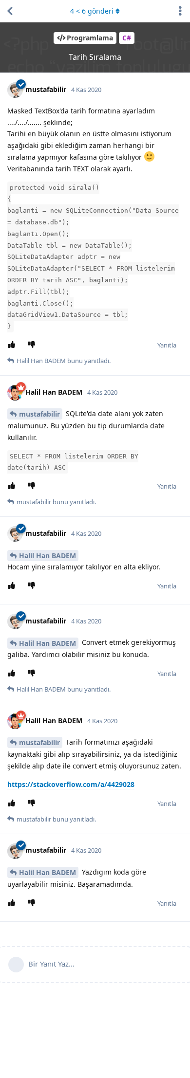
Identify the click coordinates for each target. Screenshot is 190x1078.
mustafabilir (39, 414)
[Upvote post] (13, 345)
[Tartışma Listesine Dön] (9, 11)
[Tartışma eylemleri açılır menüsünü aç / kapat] (180, 11)
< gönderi (92, 11)
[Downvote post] (33, 345)
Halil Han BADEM (47, 555)
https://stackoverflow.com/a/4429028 (70, 784)
